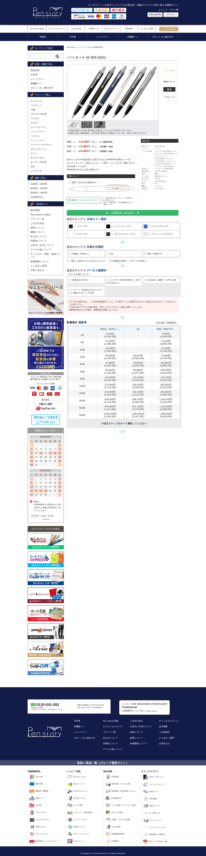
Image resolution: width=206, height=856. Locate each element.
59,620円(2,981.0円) (138, 357)
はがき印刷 (116, 827)
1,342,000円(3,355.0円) (165, 408)
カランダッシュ (38, 149)
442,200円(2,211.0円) (138, 393)
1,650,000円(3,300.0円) (165, 415)
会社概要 (163, 726)
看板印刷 (39, 784)
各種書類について (39, 261)
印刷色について (38, 240)
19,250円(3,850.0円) (166, 342)
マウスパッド (79, 841)
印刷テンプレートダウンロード (85, 200)
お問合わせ (164, 743)
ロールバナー (41, 812)
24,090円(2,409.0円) (110, 349)
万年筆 (33, 74)
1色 (111, 254)
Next (155, 92)
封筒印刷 (115, 777)
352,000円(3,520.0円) (166, 386)
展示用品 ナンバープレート (46, 841)
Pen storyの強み (37, 29)
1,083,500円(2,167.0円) (138, 415)
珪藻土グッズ (79, 827)
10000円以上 (37, 197)
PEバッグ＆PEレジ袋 (158, 841)
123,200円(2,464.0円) (138, 378)
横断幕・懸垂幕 (41, 791)
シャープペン (37, 79)
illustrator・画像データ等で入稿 (161, 280)
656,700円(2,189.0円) (138, 400)
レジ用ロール (154, 813)
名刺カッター (154, 806)
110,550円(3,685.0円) (166, 364)
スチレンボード (155, 820)
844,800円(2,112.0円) (110, 408)
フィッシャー (37, 140)
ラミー (33, 153)
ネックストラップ (156, 784)
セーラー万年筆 (38, 162)
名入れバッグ (79, 784)
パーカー (35, 118)
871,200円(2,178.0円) (138, 408)
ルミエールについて (57, 29)
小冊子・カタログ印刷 (120, 819)
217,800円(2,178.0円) (110, 386)
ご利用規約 (164, 732)
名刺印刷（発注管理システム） (124, 791)
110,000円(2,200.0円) (110, 378)
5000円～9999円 (38, 192)
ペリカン (35, 136)
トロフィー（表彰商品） (83, 812)
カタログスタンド (42, 819)
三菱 (32, 109)
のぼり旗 (39, 777)
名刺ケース (154, 791)
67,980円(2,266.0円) (110, 364)
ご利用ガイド (93, 29)
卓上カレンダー (79, 777)
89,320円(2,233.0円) (110, 371)
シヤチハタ (36, 171)
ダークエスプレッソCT (124, 234)
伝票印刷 (115, 841)
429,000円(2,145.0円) (110, 393)
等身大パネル (41, 827)
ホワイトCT (82, 234)
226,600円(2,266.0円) (138, 386)
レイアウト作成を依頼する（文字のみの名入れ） (123, 281)
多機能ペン (36, 83)
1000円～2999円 (38, 184)
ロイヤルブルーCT (159, 226)
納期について (37, 232)
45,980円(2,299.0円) (110, 357)
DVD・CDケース (156, 777)
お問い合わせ (37, 270)
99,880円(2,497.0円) (138, 371)
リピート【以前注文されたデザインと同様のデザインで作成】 (86, 291)
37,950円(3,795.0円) (166, 349)
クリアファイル (79, 819)
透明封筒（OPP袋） (157, 834)
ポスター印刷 (116, 812)
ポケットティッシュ (81, 834)
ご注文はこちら (169, 97)
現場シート (40, 798)
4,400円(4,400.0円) (166, 335)
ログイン (171, 14)
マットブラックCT (122, 226)
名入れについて (111, 29)
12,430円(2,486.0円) (110, 342)
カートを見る (168, 28)
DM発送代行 (116, 798)
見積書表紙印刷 (117, 834)
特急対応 (35, 70)
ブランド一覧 (37, 219)
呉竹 (32, 166)
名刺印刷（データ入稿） (121, 784)
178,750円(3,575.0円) (166, 378)
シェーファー (37, 131)
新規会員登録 (155, 14)
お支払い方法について (42, 245)
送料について (37, 227)
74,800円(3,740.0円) (166, 357)
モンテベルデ (37, 157)
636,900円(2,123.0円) (110, 400)
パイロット (36, 105)
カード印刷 (78, 805)
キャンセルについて (168, 721)
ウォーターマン (38, 127)
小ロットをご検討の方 (42, 88)
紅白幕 (38, 805)
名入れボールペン (80, 791)
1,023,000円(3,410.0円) (165, 400)
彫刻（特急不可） (155, 254)
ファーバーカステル (40, 144)
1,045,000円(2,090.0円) (110, 415)
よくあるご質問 (146, 29)
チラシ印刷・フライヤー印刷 (123, 805)
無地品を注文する (80, 280)
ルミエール (36, 101)
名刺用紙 (153, 799)
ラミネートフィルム (157, 827)
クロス (33, 122)
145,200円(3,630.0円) (166, 371)
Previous (72, 92)
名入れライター (79, 798)
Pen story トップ (74, 47)
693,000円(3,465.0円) (166, 393)
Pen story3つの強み (40, 214)
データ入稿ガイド (124, 202)
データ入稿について (79, 274)
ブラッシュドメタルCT (162, 234)
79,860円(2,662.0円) (138, 364)
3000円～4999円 (38, 188)
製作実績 (129, 29)
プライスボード (41, 834)
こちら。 (153, 711)
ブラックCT (82, 226)
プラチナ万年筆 (38, 114)
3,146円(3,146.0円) (110, 335)
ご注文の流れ (76, 29)
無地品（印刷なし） (81, 254)
